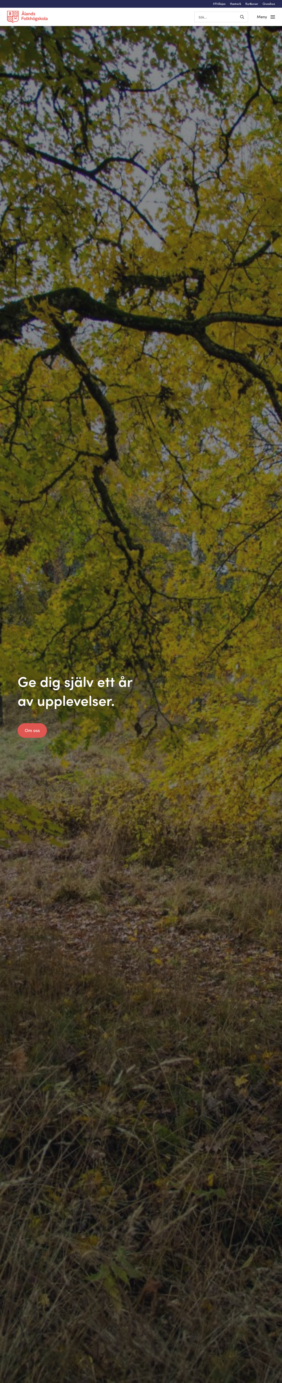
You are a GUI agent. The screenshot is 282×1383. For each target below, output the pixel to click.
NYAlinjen (219, 4)
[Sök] (242, 16)
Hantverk (235, 4)
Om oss (32, 730)
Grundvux (269, 4)
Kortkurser (251, 4)
